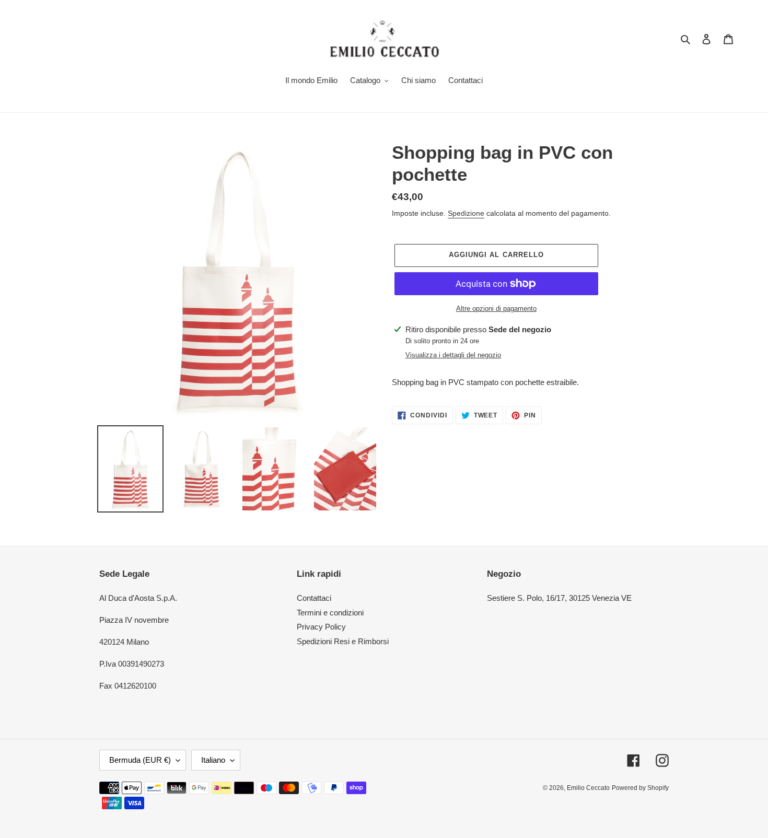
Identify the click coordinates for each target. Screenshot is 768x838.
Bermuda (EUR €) (140, 759)
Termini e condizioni (330, 612)
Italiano (213, 759)
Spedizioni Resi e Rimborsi (343, 641)
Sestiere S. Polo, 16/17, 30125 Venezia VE (559, 597)
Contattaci (314, 597)
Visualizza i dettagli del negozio (453, 355)
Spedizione (466, 213)
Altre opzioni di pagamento (496, 308)
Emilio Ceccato (588, 788)
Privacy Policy (321, 626)
